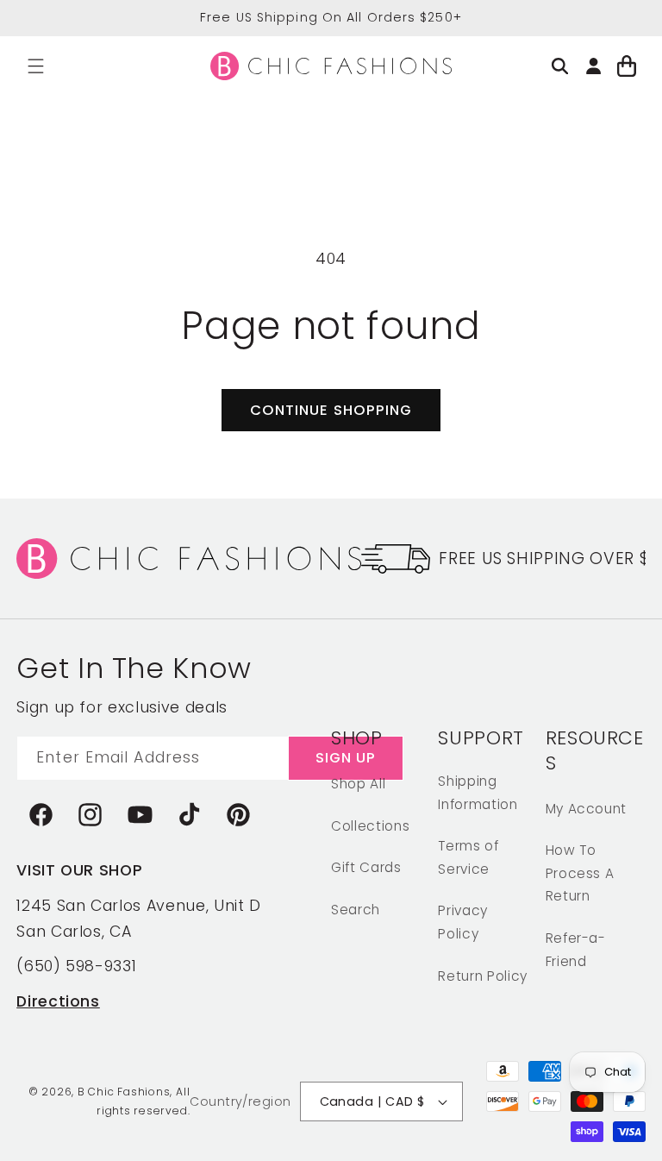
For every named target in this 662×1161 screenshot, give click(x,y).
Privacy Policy (463, 922)
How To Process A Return (580, 873)
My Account (587, 809)
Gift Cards (366, 867)
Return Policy (483, 976)
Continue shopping (331, 410)
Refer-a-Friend (576, 949)
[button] (36, 66)
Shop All (358, 784)
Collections (370, 826)
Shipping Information (477, 792)
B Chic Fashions (124, 1091)
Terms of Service (468, 857)
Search (355, 910)
